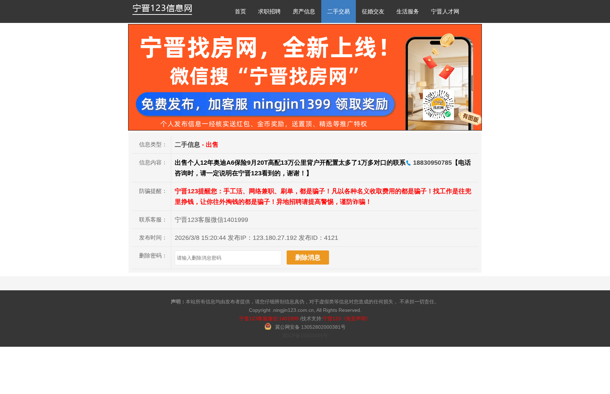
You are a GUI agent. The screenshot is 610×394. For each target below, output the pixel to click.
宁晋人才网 (445, 11)
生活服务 (407, 11)
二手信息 (187, 144)
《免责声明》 (356, 318)
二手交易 (338, 11)
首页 (240, 11)
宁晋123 (332, 318)
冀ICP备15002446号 (305, 335)
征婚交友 (373, 11)
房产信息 (304, 11)
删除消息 (308, 257)
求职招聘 (269, 11)
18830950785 (431, 162)
